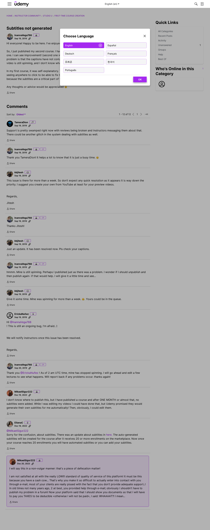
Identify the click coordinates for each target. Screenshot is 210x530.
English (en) (111, 3)
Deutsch (69, 53)
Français (112, 53)
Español (112, 45)
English (69, 45)
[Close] (145, 36)
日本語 (68, 61)
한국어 (111, 61)
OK (140, 79)
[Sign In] (202, 4)
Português (70, 69)
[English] (21, 4)
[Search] (196, 4)
